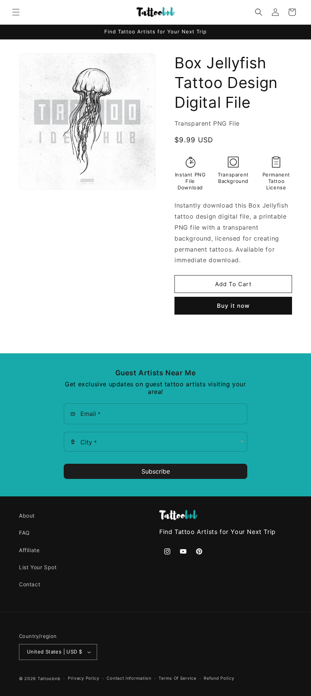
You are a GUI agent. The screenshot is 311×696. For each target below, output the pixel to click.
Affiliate (29, 550)
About (27, 515)
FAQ (24, 532)
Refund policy (219, 678)
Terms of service (177, 678)
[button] (16, 12)
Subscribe (155, 471)
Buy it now (233, 305)
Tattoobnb (49, 678)
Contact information (129, 678)
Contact (29, 584)
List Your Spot (38, 567)
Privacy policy (83, 678)
